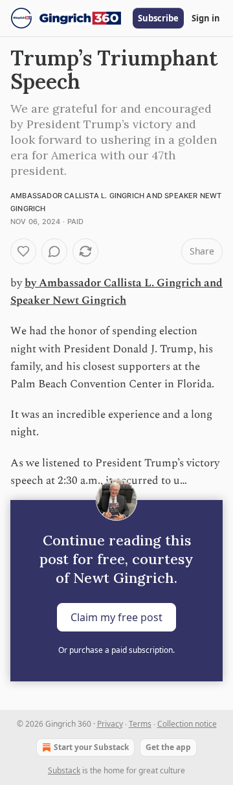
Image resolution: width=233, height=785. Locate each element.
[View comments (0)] (54, 251)
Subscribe (158, 18)
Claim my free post (116, 617)
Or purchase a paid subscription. (116, 649)
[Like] (23, 251)
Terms (140, 723)
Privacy (110, 723)
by (32, 283)
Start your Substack (91, 747)
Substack (64, 770)
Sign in (206, 18)
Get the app (168, 747)
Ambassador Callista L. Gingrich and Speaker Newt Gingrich (116, 292)
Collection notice (187, 723)
